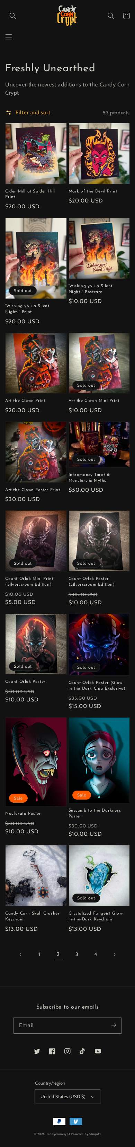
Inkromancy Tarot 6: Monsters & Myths (89, 478)
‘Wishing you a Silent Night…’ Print (27, 309)
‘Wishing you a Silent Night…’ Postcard (91, 289)
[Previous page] (20, 954)
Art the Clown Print (25, 401)
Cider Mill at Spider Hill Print (30, 194)
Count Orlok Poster (25, 682)
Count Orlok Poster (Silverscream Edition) (92, 582)
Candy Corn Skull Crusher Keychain (32, 916)
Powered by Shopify (86, 1134)
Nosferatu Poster (23, 814)
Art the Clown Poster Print (32, 490)
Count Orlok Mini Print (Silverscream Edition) (29, 582)
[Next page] (114, 954)
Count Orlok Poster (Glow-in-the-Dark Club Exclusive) (97, 686)
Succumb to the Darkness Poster (95, 813)
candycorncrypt (58, 1134)
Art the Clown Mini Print (94, 401)
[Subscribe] (113, 1025)
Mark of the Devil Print (93, 191)
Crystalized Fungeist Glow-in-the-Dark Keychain (96, 916)
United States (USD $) (63, 1096)
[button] (8, 37)
